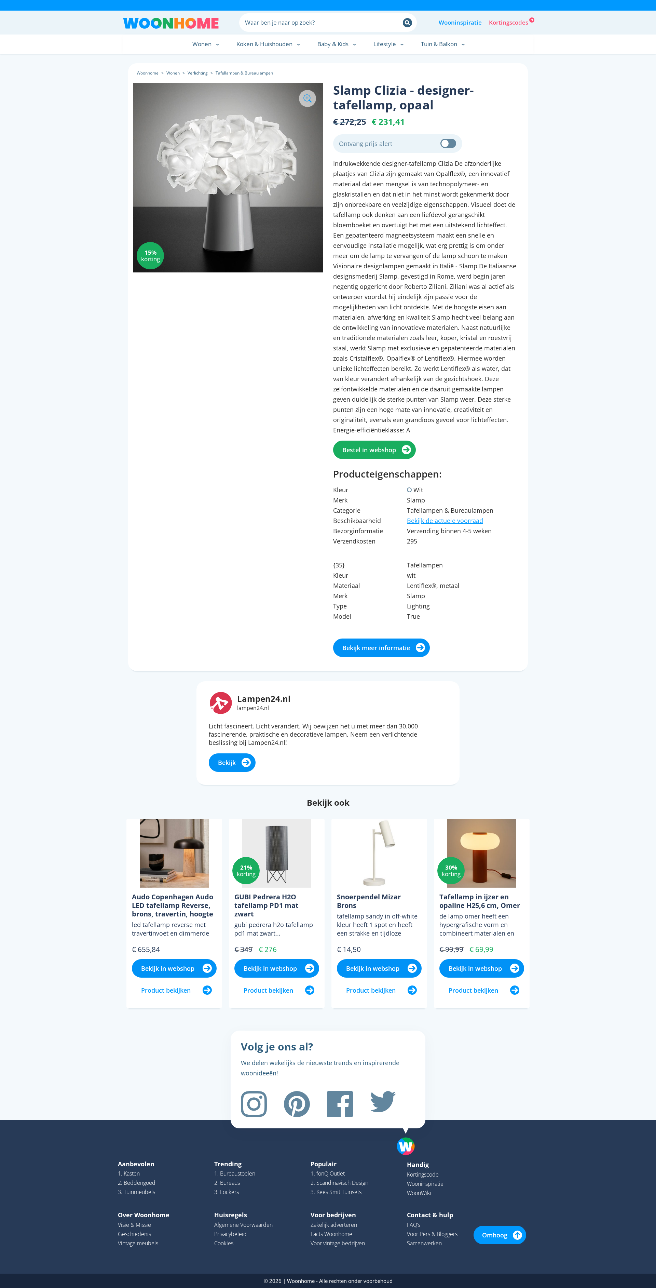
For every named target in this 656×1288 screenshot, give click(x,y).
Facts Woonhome (331, 1234)
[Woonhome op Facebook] (340, 1104)
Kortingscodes (509, 21)
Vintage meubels (138, 1243)
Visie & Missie (134, 1225)
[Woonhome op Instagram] (254, 1104)
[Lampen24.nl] (221, 702)
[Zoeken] (407, 22)
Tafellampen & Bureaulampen (244, 73)
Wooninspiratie (460, 22)
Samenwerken (424, 1243)
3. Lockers (226, 1192)
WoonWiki (419, 1193)
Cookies (223, 1243)
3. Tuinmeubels (136, 1192)
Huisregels (230, 1215)
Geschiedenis (134, 1234)
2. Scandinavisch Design (339, 1182)
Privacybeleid (230, 1234)
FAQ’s (413, 1225)
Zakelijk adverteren (334, 1225)
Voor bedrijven (333, 1215)
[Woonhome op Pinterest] (297, 1104)
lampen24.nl (253, 708)
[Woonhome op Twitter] (383, 1104)
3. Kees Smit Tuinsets (336, 1192)
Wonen (173, 73)
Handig (418, 1164)
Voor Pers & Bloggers (432, 1234)
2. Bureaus (227, 1182)
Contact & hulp (430, 1215)
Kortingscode (423, 1174)
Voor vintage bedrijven (338, 1243)
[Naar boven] (409, 1136)
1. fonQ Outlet (328, 1173)
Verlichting (198, 73)
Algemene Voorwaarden (243, 1225)
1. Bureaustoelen (234, 1173)
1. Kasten (129, 1173)
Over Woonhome (143, 1215)
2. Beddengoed (136, 1182)
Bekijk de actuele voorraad (445, 520)
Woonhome (148, 73)
